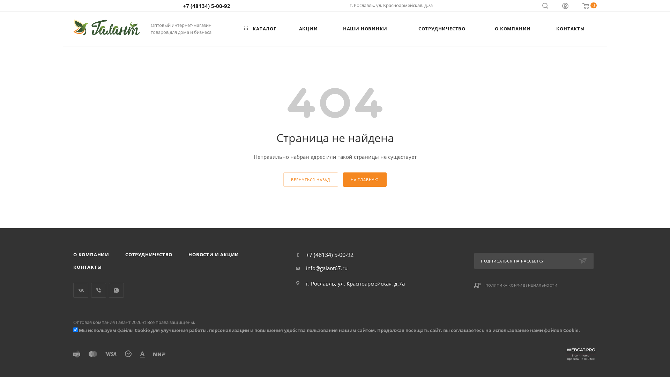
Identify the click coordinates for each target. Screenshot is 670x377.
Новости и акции (213, 254)
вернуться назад (310, 179)
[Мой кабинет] (565, 6)
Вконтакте (80, 290)
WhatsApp (116, 290)
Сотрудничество (148, 254)
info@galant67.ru (327, 268)
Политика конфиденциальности (521, 285)
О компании (91, 254)
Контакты (87, 267)
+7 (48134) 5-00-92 (206, 5)
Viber (98, 290)
